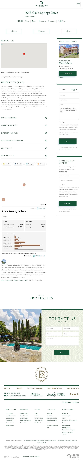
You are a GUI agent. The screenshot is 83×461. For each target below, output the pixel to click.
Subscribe (67, 203)
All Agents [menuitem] (65, 413)
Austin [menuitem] (36, 413)
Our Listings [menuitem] (9, 413)
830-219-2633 (65, 63)
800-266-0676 (62, 322)
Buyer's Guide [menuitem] (24, 415)
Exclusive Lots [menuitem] (10, 425)
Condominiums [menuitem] (10, 423)
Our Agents (61, 77)
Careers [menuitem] (49, 423)
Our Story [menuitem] (49, 413)
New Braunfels (54, 388)
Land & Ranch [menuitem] (10, 418)
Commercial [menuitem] (9, 420)
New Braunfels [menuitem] (39, 420)
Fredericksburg (34, 388)
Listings (8, 280)
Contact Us (68, 73)
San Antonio (73, 388)
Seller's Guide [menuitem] (24, 418)
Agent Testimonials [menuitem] (52, 418)
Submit (62, 352)
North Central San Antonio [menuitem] (69, 420)
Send (68, 141)
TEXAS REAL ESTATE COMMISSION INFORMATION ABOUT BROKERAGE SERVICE (40, 440)
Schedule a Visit (74, 90)
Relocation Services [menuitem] (25, 420)
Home (3, 280)
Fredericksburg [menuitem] (39, 418)
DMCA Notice (35, 456)
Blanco (16, 280)
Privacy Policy (27, 456)
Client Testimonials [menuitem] (52, 420)
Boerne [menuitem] (37, 415)
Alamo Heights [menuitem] (66, 415)
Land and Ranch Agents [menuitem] (68, 430)
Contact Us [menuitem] (23, 423)
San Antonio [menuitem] (38, 423)
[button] (24, 54)
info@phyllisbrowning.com (18, 395)
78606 (25, 280)
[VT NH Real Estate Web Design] (73, 456)
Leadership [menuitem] (49, 415)
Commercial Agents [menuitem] (67, 432)
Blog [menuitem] (48, 427)
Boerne (19, 388)
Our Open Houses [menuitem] (11, 415)
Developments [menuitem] (24, 413)
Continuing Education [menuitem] (52, 425)
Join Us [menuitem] (64, 434)
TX (12, 280)
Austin (7, 388)
